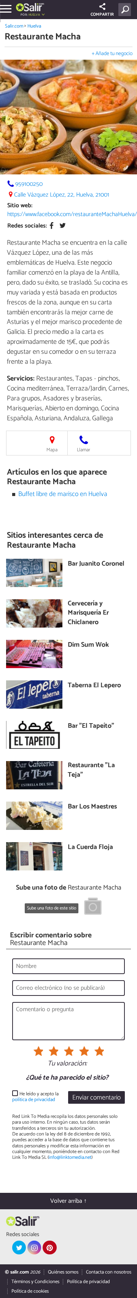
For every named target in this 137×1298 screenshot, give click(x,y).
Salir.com (14, 26)
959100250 (29, 184)
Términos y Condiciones (35, 1282)
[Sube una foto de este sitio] (93, 907)
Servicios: (21, 378)
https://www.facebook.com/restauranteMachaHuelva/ (72, 214)
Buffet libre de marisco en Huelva (62, 494)
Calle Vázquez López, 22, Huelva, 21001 (61, 195)
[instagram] (34, 1247)
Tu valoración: (67, 1064)
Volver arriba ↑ (68, 1201)
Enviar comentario (96, 1097)
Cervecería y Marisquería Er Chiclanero (88, 613)
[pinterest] (49, 1247)
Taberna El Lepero (94, 686)
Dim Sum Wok (88, 645)
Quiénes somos (63, 1272)
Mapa (51, 450)
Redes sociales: (27, 225)
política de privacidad (33, 1100)
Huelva (34, 26)
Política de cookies (30, 1291)
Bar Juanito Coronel (96, 564)
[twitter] (19, 1247)
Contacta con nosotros (108, 1272)
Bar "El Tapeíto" (91, 726)
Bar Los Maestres (92, 807)
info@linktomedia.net (70, 1157)
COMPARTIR (102, 14)
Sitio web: (19, 205)
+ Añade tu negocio (112, 53)
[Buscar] (126, 9)
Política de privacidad (88, 1282)
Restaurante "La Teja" (91, 770)
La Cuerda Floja (90, 847)
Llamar (83, 450)
